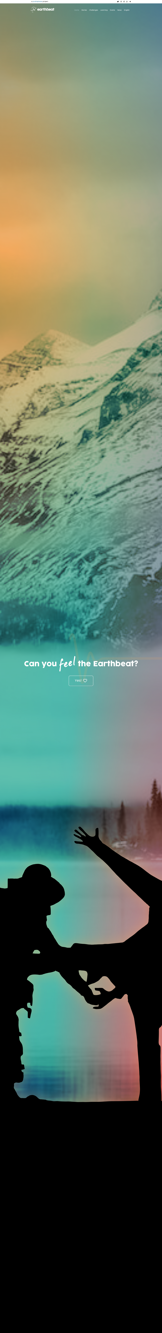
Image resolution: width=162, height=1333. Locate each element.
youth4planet (37, 1)
